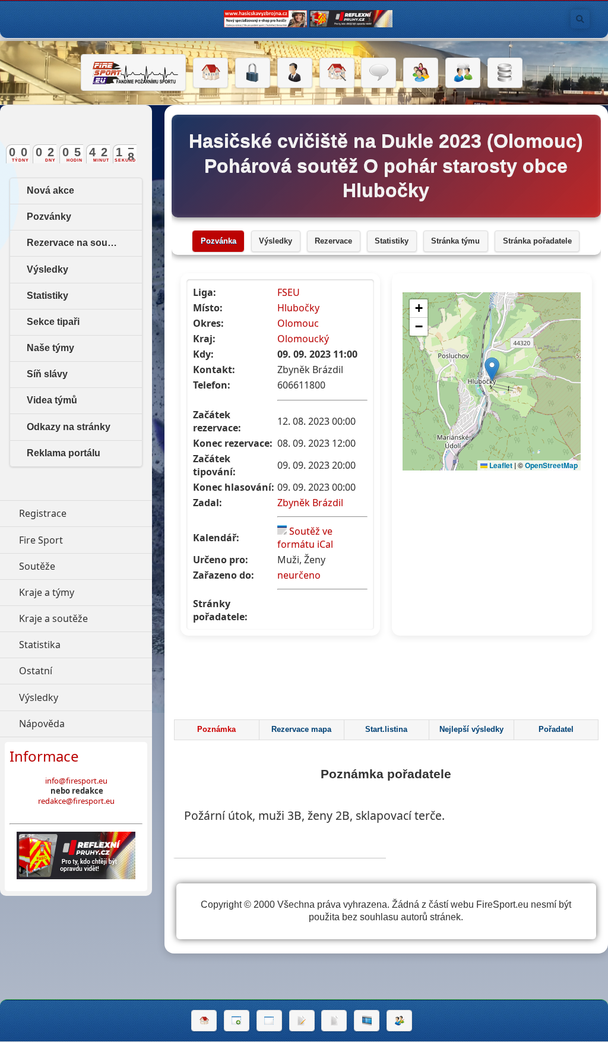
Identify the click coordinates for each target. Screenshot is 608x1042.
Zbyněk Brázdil (310, 502)
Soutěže (85, 566)
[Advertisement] (388, 681)
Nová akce (50, 190)
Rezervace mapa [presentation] (301, 729)
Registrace (42, 513)
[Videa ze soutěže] (366, 1020)
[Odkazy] (336, 73)
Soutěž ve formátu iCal (305, 538)
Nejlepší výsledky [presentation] (471, 729)
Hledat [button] (580, 19)
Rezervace (333, 241)
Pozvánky (49, 216)
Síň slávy (47, 374)
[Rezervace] (302, 1020)
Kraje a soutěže (85, 618)
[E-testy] (420, 73)
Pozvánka (218, 241)
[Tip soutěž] (399, 1020)
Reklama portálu (63, 453)
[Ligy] (504, 73)
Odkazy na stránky (68, 427)
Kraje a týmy (85, 592)
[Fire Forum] (462, 73)
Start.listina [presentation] (386, 729)
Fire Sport (85, 540)
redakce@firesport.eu (76, 800)
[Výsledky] (334, 1020)
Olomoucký (303, 338)
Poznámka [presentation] (216, 729)
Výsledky (275, 241)
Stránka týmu (455, 241)
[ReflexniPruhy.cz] (76, 855)
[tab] (216, 730)
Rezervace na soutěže (76, 243)
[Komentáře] (378, 73)
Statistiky (391, 241)
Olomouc (298, 323)
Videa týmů (52, 400)
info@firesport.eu (76, 780)
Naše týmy (50, 348)
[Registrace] (294, 73)
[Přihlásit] (252, 73)
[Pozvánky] (269, 1020)
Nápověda (85, 723)
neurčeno (299, 575)
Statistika (85, 644)
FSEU (288, 292)
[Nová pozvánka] (236, 1020)
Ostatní (85, 670)
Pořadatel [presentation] (556, 729)
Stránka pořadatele (537, 241)
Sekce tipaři (53, 322)
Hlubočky (298, 307)
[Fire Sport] (133, 72)
